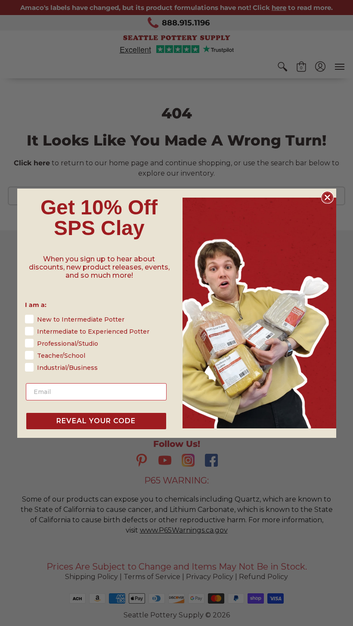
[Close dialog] (327, 197)
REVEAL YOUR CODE (96, 421)
